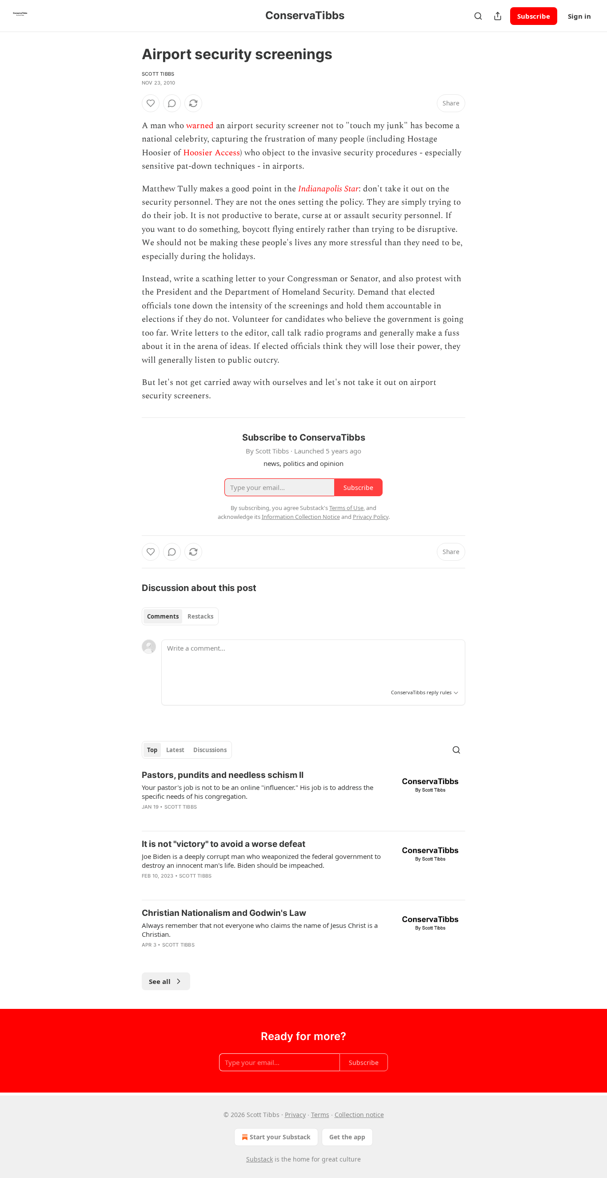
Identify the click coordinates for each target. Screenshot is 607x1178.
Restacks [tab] (200, 616)
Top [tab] (152, 750)
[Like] (151, 103)
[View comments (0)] (172, 103)
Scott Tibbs (158, 74)
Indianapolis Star (328, 188)
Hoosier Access (211, 152)
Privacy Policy (370, 517)
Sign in (579, 16)
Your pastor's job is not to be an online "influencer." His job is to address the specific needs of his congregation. (257, 792)
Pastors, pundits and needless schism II (223, 775)
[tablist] (180, 616)
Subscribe (533, 16)
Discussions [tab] (210, 750)
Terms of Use (346, 508)
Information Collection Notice (301, 517)
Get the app (347, 1137)
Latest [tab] (175, 750)
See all (160, 981)
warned (200, 125)
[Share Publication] (498, 16)
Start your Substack (280, 1137)
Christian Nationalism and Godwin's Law (224, 913)
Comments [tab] (163, 616)
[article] (303, 796)
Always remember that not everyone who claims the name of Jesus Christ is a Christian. (260, 930)
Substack (259, 1159)
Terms (320, 1114)
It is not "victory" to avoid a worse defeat (223, 844)
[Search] (478, 16)
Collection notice (359, 1114)
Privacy (295, 1114)
